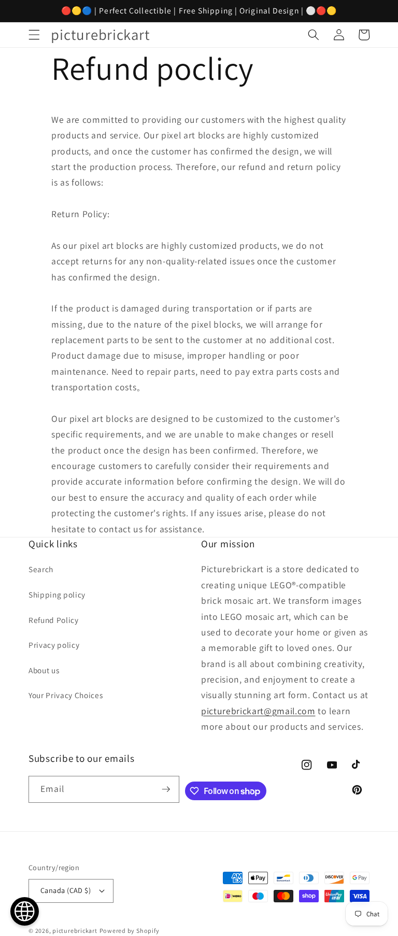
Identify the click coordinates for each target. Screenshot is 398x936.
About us (44, 670)
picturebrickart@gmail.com (258, 711)
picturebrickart (74, 930)
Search (41, 569)
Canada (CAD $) (65, 890)
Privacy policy (54, 645)
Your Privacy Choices (66, 695)
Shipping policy (57, 594)
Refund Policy (54, 620)
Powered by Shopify (130, 930)
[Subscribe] (165, 789)
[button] (34, 34)
